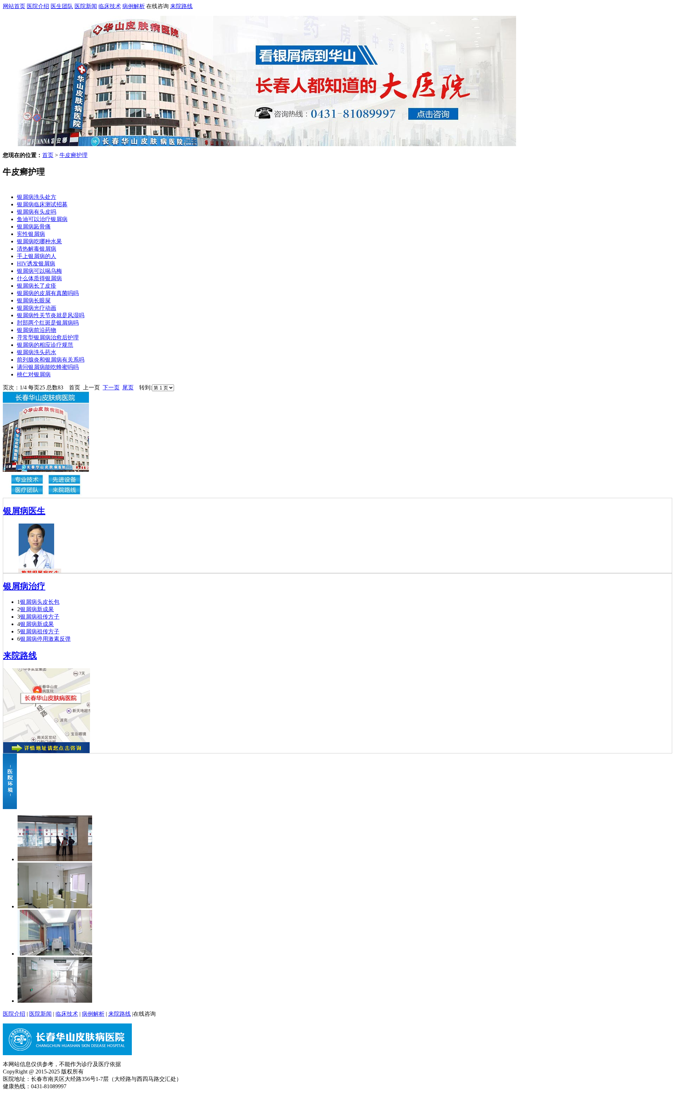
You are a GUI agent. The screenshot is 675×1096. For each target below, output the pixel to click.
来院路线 (181, 6)
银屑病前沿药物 (36, 330)
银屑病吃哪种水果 (39, 241)
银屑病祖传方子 (39, 617)
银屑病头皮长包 (39, 602)
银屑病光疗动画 (36, 308)
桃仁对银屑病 (34, 374)
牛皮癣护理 (73, 155)
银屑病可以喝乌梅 (39, 271)
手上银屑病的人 (36, 256)
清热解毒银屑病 (36, 249)
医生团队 (62, 6)
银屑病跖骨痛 (34, 227)
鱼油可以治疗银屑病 (42, 219)
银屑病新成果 (37, 609)
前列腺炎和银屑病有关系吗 (50, 360)
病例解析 (133, 6)
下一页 (111, 387)
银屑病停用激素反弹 (45, 639)
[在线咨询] (266, 144)
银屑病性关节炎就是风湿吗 (50, 315)
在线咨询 (157, 6)
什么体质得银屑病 (39, 278)
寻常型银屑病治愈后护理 (48, 337)
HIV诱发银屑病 (36, 264)
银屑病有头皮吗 (36, 212)
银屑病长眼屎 (34, 300)
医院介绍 (38, 6)
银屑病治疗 (24, 586)
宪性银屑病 (31, 234)
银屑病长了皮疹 (36, 286)
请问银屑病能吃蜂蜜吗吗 (48, 367)
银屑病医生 (24, 510)
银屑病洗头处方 (36, 197)
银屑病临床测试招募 (42, 204)
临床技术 (109, 6)
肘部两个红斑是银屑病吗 (48, 323)
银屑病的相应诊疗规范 (45, 345)
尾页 (128, 387)
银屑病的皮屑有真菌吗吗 (48, 293)
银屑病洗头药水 (36, 352)
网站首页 (14, 6)
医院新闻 (86, 6)
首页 (47, 155)
